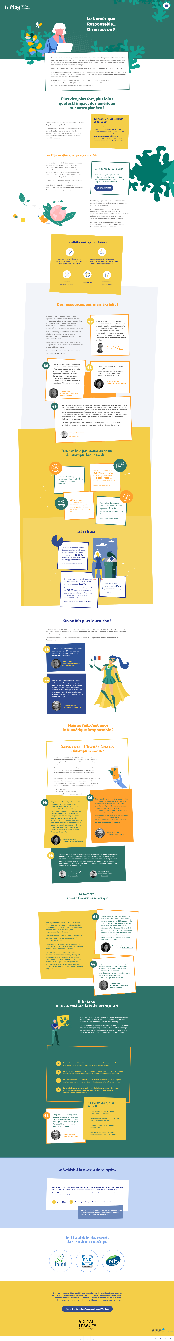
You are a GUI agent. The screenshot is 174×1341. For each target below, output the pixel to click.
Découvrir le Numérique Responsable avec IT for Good (87, 1309)
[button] (166, 5)
